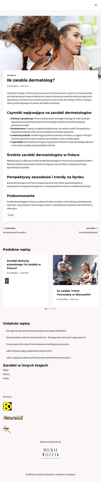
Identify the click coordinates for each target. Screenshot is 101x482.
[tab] (45, 308)
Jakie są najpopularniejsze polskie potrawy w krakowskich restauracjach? (38, 357)
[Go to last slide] (7, 281)
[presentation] (75, 270)
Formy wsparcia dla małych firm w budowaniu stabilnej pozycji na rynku (37, 344)
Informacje (11, 75)
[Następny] (94, 281)
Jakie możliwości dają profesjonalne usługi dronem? (29, 351)
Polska (11, 215)
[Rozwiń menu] (95, 5)
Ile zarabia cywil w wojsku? (14, 230)
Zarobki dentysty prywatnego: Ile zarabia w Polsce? (24, 264)
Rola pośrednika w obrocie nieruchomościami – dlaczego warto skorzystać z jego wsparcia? (46, 337)
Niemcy (6, 374)
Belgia (5, 370)
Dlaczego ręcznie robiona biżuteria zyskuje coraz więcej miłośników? (36, 330)
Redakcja (14, 86)
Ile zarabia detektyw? (88, 230)
